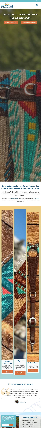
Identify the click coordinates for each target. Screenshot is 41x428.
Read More (4, 421)
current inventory (33, 370)
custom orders (7, 372)
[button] (37, 5)
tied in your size (20, 373)
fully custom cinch (14, 198)
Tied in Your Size (35, 198)
